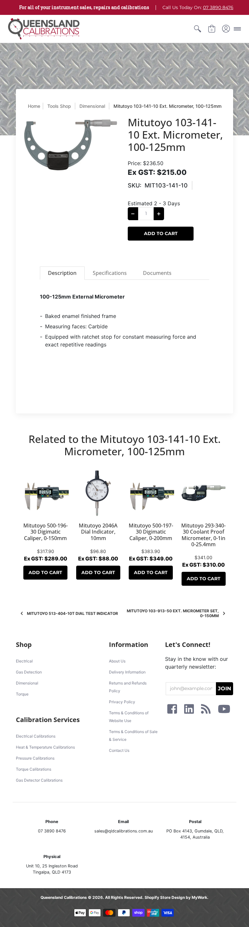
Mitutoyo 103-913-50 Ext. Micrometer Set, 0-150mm (173, 613)
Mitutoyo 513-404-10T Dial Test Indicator (72, 613)
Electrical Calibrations (35, 736)
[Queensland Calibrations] (43, 29)
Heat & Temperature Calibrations (45, 747)
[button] (197, 29)
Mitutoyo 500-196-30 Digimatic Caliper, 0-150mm (45, 531)
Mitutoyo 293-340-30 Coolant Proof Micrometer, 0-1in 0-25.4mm (203, 535)
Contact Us (119, 750)
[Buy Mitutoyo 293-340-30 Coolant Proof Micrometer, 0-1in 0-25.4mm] (204, 493)
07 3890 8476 (218, 7)
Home (34, 106)
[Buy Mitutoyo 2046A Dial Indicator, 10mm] (98, 493)
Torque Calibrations (33, 769)
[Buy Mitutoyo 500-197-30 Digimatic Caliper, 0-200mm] (151, 493)
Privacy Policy (122, 701)
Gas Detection (29, 672)
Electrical (24, 661)
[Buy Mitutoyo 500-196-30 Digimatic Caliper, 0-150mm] (45, 493)
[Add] (159, 213)
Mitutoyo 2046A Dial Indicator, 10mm (98, 531)
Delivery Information (127, 672)
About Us (117, 661)
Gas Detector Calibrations (39, 780)
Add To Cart (45, 572)
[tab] (62, 273)
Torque (22, 694)
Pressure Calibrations (35, 758)
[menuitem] (197, 29)
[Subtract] (133, 213)
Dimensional (92, 106)
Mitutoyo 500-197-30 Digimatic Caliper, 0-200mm (151, 531)
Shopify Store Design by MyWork (176, 897)
